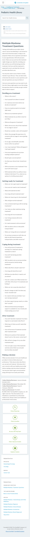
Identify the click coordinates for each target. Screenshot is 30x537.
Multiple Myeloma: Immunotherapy (12, 506)
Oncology (6, 466)
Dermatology (20, 8)
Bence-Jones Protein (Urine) (11, 493)
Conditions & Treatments (12, 7)
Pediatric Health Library (9, 8)
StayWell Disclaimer (19, 531)
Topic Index (8, 26)
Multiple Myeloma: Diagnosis (11, 504)
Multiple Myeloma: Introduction (11, 509)
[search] (13, 18)
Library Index (8, 29)
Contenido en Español (22, 2)
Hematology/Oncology (9, 464)
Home (2, 7)
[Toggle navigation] (3, 2)
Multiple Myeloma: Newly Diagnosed (13, 512)
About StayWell (10, 531)
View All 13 (6, 514)
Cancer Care (7, 472)
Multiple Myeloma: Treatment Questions (14, 487)
